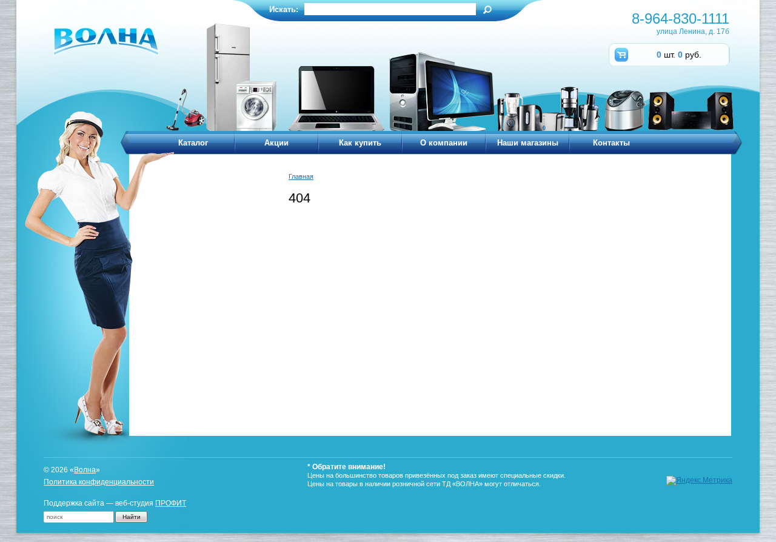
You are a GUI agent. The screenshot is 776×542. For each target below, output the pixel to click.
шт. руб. (679, 54)
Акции (276, 142)
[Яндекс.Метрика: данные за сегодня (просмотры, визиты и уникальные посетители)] (699, 481)
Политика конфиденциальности (99, 482)
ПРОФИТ (170, 503)
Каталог (193, 142)
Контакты (611, 142)
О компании (443, 142)
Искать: (283, 9)
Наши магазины (527, 142)
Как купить (360, 142)
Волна (85, 470)
